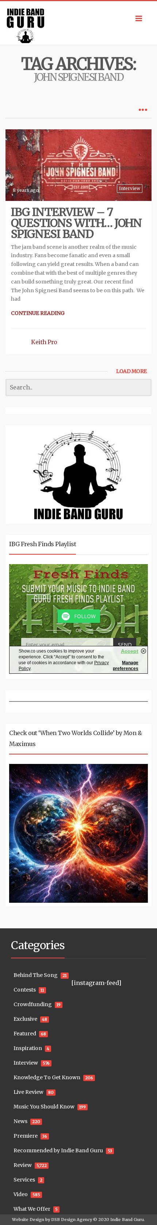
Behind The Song (36, 975)
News (20, 1121)
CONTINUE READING (38, 313)
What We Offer (32, 1209)
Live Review (28, 1092)
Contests (25, 989)
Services (24, 1179)
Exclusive (25, 1019)
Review (23, 1165)
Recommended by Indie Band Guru (58, 1150)
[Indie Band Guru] (78, 23)
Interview (129, 188)
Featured (25, 1033)
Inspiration (28, 1048)
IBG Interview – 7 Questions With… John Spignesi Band (76, 223)
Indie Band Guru (127, 1219)
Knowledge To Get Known (47, 1077)
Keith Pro (44, 342)
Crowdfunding (33, 1004)
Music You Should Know (44, 1106)
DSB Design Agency (71, 1219)
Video (21, 1194)
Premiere (26, 1136)
